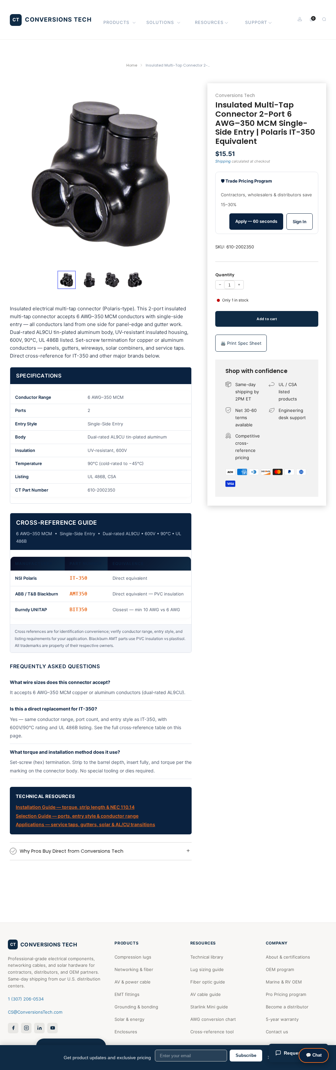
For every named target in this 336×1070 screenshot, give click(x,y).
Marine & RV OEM (284, 981)
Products (116, 22)
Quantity (224, 275)
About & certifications (288, 957)
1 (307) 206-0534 (26, 999)
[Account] (300, 19)
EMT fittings (127, 994)
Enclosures (126, 1031)
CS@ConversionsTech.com (35, 1012)
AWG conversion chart (213, 1019)
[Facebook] (13, 1028)
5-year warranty (282, 1019)
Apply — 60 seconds (256, 221)
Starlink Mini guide (209, 1006)
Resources (209, 22)
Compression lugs (133, 957)
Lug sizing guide (207, 969)
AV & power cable (133, 981)
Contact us (277, 1031)
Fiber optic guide (207, 981)
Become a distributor (287, 1006)
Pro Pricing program (286, 994)
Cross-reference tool (212, 1031)
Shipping (223, 161)
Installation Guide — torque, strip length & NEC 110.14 (75, 807)
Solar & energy (129, 1019)
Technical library (206, 957)
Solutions (160, 22)
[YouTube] (52, 1028)
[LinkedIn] (39, 1028)
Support (256, 22)
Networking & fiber (134, 969)
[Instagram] (26, 1028)
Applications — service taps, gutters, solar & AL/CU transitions (85, 824)
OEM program (280, 969)
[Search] (324, 19)
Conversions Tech (235, 95)
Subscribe (246, 1055)
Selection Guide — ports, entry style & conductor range (77, 816)
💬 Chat (314, 1055)
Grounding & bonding (136, 1006)
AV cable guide (205, 994)
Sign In (299, 221)
